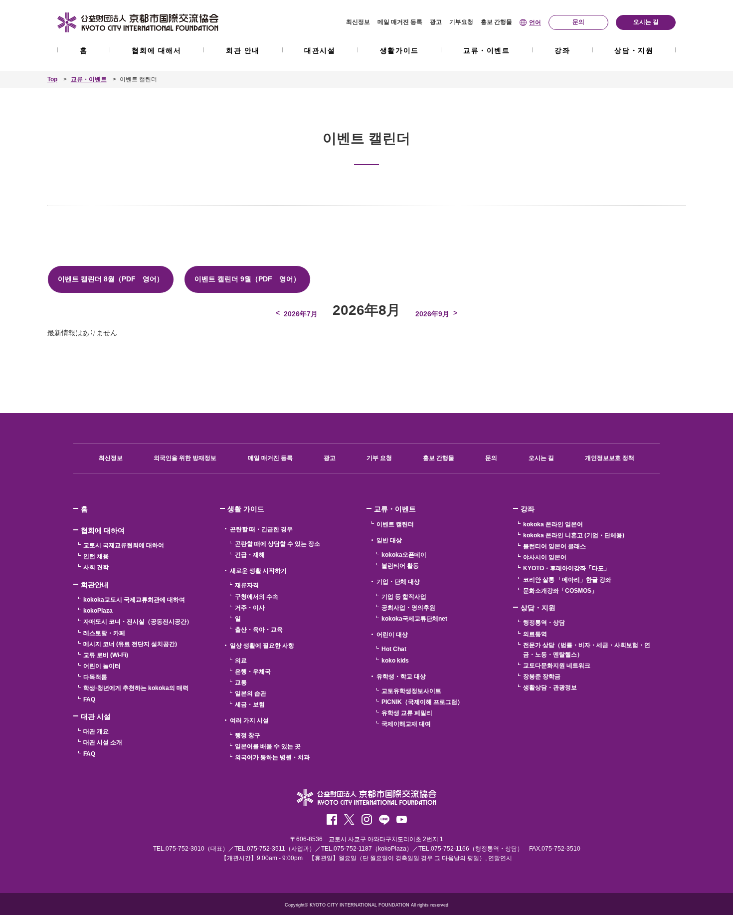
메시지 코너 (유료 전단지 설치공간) (130, 644)
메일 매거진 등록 (399, 21)
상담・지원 (633, 50)
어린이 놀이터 (102, 666)
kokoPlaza (98, 610)
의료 (241, 660)
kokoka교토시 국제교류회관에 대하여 (134, 599)
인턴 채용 (96, 556)
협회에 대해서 (156, 50)
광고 (436, 21)
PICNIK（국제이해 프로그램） (422, 701)
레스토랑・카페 (104, 633)
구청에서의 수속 (256, 596)
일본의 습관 (250, 693)
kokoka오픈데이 (403, 554)
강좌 (562, 50)
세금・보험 (250, 704)
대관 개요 (96, 731)
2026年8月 (366, 310)
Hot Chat (393, 649)
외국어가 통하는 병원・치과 (272, 757)
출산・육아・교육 (259, 629)
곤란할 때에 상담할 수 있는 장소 (277, 543)
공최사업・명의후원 (408, 607)
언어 (535, 22)
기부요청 (461, 21)
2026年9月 (432, 314)
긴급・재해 (250, 554)
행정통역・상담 (544, 622)
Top (52, 79)
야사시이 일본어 (544, 557)
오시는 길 (541, 458)
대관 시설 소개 (102, 742)
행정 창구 (247, 735)
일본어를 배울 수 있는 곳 (268, 746)
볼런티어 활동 (400, 565)
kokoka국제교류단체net (414, 618)
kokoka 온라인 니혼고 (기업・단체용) (573, 535)
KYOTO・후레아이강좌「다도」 (566, 568)
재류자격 (247, 585)
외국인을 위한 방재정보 (185, 458)
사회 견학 (96, 567)
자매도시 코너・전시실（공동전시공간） (137, 621)
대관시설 (319, 50)
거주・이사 (250, 607)
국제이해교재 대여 (406, 723)
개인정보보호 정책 (609, 458)
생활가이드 (399, 50)
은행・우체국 (253, 671)
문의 (491, 458)
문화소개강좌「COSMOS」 (560, 590)
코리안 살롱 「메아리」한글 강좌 (567, 579)
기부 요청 (379, 458)
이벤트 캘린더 (395, 524)
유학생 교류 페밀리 (406, 712)
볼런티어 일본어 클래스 (554, 546)
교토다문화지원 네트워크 (556, 665)
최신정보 (358, 21)
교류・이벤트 (486, 50)
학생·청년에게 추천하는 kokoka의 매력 (135, 688)
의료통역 (535, 634)
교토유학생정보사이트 (411, 690)
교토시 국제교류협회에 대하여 (123, 545)
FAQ (89, 699)
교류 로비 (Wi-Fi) (105, 655)
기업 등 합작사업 (403, 596)
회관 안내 (243, 50)
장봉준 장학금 (541, 676)
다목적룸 (95, 677)
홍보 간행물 (496, 21)
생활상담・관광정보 (550, 687)
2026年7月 (301, 314)
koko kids (395, 660)
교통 (241, 682)
